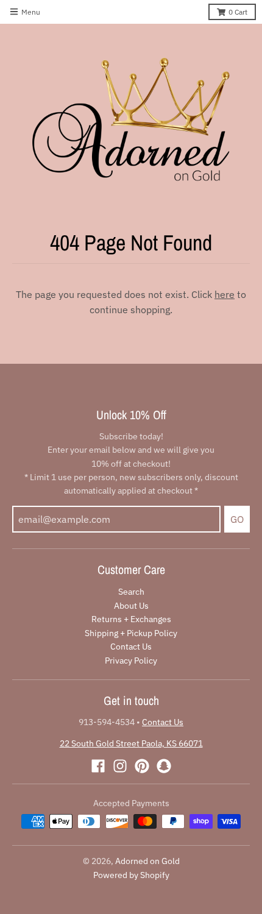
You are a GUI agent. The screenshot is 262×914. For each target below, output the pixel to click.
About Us (131, 605)
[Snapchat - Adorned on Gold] (164, 766)
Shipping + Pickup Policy (131, 633)
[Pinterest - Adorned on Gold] (142, 766)
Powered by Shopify (131, 875)
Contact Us (131, 646)
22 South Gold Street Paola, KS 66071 (131, 743)
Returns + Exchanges (131, 619)
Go (237, 519)
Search (131, 591)
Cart (237, 11)
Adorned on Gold (147, 861)
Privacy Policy (131, 660)
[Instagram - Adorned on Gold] (120, 766)
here (224, 294)
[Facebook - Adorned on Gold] (98, 766)
